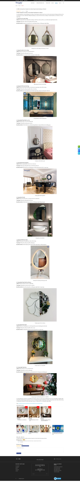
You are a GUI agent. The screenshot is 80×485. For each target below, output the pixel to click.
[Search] (63, 3)
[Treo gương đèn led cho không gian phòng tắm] (34, 428)
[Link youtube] (61, 0)
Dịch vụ (17, 468)
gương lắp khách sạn (28, 403)
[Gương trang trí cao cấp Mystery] (22, 412)
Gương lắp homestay (21, 403)
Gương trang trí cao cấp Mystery (22, 419)
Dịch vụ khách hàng (58, 464)
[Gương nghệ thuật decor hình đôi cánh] (34, 412)
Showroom (17, 469)
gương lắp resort (33, 403)
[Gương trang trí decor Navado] (19, 3)
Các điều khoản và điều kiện (58, 466)
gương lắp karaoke (39, 403)
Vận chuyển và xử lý (57, 469)
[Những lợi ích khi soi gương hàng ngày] (46, 428)
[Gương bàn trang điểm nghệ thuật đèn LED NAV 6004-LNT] (45, 412)
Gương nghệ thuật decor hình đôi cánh (33, 420)
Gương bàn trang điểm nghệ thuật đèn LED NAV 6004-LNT (45, 420)
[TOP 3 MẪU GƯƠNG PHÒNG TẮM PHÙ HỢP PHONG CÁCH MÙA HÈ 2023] (58, 428)
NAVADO (17, 478)
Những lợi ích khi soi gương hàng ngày (45, 432)
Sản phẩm (21, 0)
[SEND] (46, 474)
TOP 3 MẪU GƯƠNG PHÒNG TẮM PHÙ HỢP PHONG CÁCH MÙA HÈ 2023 (57, 433)
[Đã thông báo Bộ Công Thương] (59, 478)
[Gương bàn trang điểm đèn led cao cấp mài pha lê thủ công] (22, 428)
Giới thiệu (17, 0)
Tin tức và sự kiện (56, 471)
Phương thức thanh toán (57, 470)
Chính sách (25, 0)
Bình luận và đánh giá (19, 444)
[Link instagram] (62, 0)
